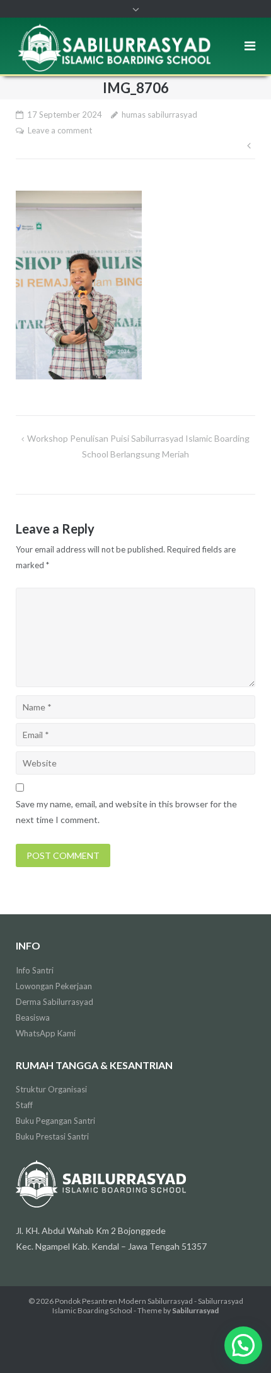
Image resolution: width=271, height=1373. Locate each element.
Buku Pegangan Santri (55, 1121)
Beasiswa (33, 1017)
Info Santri (35, 970)
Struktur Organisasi (51, 1089)
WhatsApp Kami (46, 1033)
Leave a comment (60, 130)
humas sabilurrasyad (159, 114)
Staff (24, 1105)
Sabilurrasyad (195, 1310)
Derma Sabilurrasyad (54, 1002)
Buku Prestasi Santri (52, 1136)
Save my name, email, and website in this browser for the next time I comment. (126, 812)
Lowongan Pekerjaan (54, 986)
